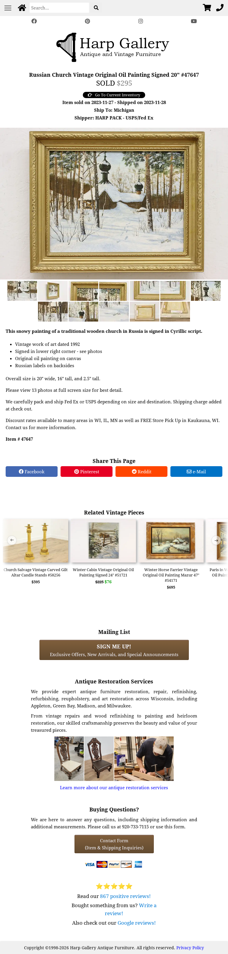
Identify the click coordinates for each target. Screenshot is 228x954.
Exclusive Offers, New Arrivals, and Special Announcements (114, 650)
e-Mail (198, 471)
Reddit (144, 471)
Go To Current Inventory (117, 95)
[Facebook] (34, 21)
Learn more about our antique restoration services (114, 787)
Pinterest (89, 471)
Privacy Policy (190, 947)
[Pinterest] (87, 21)
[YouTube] (194, 21)
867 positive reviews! (125, 896)
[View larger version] (114, 203)
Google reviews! (137, 922)
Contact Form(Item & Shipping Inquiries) (114, 844)
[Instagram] (140, 21)
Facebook (34, 471)
